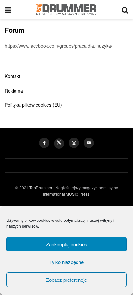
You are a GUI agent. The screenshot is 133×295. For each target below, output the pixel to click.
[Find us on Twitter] (59, 143)
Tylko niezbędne (66, 262)
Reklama (14, 90)
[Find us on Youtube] (89, 143)
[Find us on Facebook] (44, 143)
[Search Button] (125, 9)
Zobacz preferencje (66, 279)
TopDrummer (40, 187)
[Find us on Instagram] (74, 143)
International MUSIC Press (66, 194)
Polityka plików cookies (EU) (33, 105)
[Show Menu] (8, 9)
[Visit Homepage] (66, 9)
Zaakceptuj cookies (66, 244)
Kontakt (12, 76)
